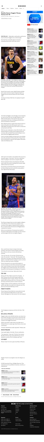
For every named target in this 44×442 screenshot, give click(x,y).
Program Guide (32, 409)
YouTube (17, 407)
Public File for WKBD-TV (5, 420)
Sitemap (31, 415)
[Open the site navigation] (8, 6)
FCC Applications (4, 423)
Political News (3, 407)
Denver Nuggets (6, 394)
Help (31, 423)
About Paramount (33, 419)
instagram (17, 410)
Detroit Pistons (16, 394)
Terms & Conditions (33, 413)
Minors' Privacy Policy (19, 425)
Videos (20, 8)
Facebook (17, 409)
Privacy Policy (18, 419)
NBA (11, 394)
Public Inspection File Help (6, 422)
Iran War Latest (4, 409)
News (8, 8)
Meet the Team (32, 407)
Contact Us (32, 410)
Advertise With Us (33, 412)
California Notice (18, 420)
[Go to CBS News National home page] (22, 6)
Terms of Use (17, 423)
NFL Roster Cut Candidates (6, 410)
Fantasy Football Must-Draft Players (6, 412)
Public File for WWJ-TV (5, 419)
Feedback (32, 425)
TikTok (16, 412)
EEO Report (3, 425)
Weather (12, 8)
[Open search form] (41, 6)
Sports (16, 8)
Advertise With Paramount (35, 420)
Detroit (3, 8)
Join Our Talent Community (35, 422)
